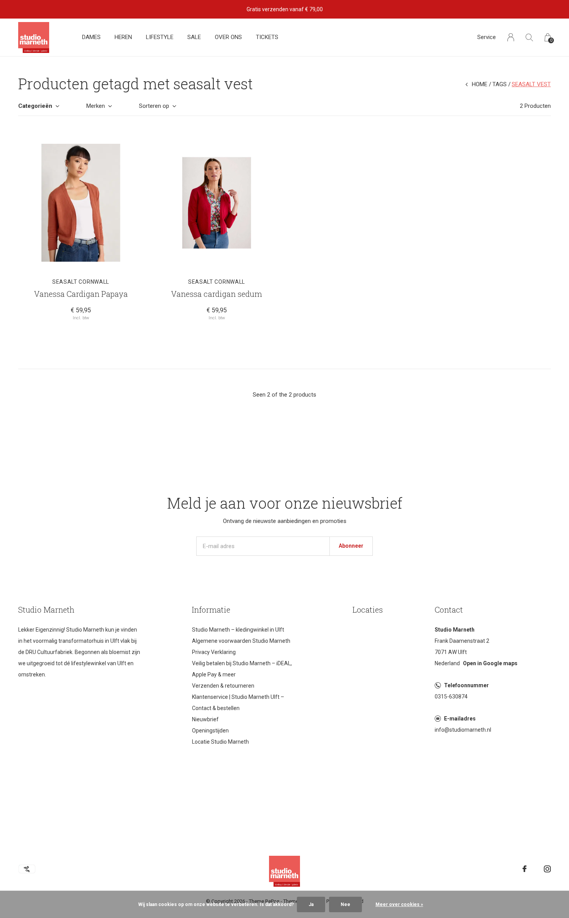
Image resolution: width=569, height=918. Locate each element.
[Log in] (510, 37)
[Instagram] (547, 869)
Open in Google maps (490, 663)
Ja (311, 904)
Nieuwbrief (205, 719)
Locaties (368, 610)
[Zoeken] (529, 37)
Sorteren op (154, 105)
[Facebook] (524, 869)
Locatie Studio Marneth (220, 742)
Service (486, 37)
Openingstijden (210, 730)
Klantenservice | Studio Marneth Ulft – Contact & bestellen (238, 702)
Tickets (267, 37)
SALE (194, 37)
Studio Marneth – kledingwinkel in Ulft (238, 630)
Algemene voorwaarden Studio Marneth (241, 641)
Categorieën (35, 105)
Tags (499, 84)
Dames (91, 37)
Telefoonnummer (466, 685)
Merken (95, 105)
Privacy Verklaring (214, 652)
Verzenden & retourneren (223, 686)
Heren (123, 37)
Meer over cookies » (399, 904)
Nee (345, 904)
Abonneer (351, 546)
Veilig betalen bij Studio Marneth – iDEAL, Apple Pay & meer (242, 669)
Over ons (228, 37)
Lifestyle (159, 37)
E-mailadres (460, 718)
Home (479, 84)
